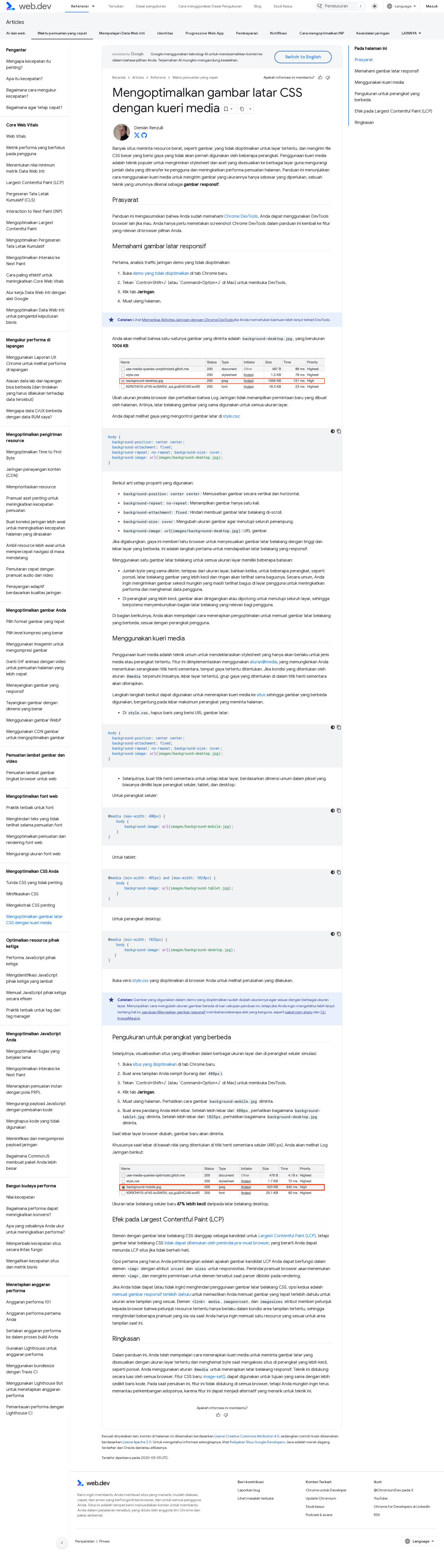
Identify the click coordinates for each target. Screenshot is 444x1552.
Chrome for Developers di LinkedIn (402, 1506)
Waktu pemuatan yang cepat (62, 33)
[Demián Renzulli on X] (137, 136)
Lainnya (409, 33)
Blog (257, 6)
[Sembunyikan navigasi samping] (62, 1543)
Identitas (165, 33)
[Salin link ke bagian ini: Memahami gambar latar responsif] (210, 247)
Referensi (80, 6)
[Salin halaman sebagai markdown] (242, 109)
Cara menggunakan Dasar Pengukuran (210, 6)
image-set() (214, 1376)
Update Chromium (321, 1498)
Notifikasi (278, 33)
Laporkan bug (249, 1490)
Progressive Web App (205, 33)
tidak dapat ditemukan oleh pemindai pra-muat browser (216, 1243)
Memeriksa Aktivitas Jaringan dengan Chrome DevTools (187, 319)
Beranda (119, 77)
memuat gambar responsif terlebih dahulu (151, 1294)
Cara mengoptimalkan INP (321, 33)
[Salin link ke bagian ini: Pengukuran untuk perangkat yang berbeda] (235, 1038)
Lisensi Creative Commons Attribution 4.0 (247, 1436)
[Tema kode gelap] (333, 431)
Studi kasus (315, 1506)
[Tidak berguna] (328, 77)
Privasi (104, 1541)
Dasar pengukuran (151, 6)
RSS (377, 1514)
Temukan (116, 6)
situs (261, 694)
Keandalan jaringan (372, 33)
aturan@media (263, 662)
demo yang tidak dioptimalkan (161, 273)
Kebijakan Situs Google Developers (257, 1442)
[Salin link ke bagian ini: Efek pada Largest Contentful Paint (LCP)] (228, 1220)
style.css (231, 416)
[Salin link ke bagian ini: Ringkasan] (144, 1339)
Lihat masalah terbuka (256, 1498)
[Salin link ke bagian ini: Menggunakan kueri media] (189, 639)
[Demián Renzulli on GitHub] (144, 136)
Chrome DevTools (241, 216)
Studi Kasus (283, 6)
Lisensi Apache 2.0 (137, 1442)
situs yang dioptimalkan (155, 1064)
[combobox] (340, 6)
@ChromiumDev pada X (393, 1490)
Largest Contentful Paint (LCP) (287, 1235)
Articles (15, 22)
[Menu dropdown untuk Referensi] (96, 6)
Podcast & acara (319, 1514)
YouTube (380, 1498)
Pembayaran (247, 33)
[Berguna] (320, 77)
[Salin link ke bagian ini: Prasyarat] (143, 200)
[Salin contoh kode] (339, 431)
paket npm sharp (298, 1012)
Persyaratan (85, 1541)
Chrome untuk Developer (326, 1490)
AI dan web (15, 33)
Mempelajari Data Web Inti (122, 33)
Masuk (432, 6)
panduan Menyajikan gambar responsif (174, 1012)
